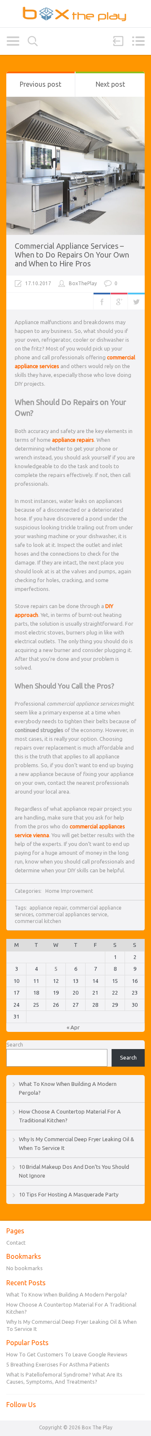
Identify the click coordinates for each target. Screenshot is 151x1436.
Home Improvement (69, 891)
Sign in (118, 41)
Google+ (119, 301)
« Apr (73, 1027)
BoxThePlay (83, 283)
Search (33, 41)
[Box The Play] (75, 13)
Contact (16, 1242)
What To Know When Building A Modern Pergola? (66, 1294)
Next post (110, 84)
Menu (138, 41)
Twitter (136, 301)
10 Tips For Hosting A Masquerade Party (68, 1194)
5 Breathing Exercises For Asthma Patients (57, 1364)
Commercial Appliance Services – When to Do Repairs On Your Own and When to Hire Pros (72, 255)
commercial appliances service (71, 914)
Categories (12, 41)
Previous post (40, 84)
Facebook (102, 301)
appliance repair (48, 907)
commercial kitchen (38, 921)
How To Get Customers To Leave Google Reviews (67, 1354)
